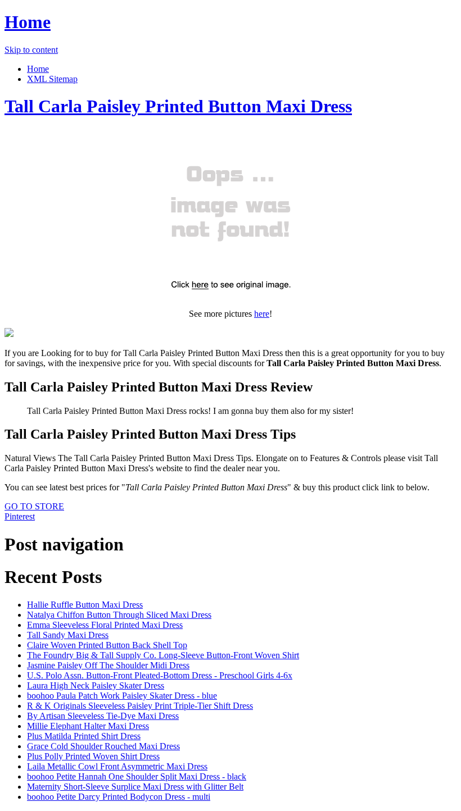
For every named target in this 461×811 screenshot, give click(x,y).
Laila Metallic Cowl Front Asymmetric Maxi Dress (117, 766)
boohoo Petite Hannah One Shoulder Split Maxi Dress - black (136, 776)
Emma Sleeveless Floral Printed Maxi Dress (105, 625)
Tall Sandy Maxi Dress (68, 635)
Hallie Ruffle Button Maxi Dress (85, 604)
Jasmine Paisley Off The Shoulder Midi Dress (108, 665)
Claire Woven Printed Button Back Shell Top (107, 645)
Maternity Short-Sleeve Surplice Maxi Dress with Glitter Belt (135, 786)
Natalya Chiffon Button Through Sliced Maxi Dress (119, 614)
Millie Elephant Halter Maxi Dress (88, 726)
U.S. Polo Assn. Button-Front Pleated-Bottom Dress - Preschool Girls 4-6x (159, 675)
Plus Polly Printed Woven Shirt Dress (93, 756)
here (261, 313)
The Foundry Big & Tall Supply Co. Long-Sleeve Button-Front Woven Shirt (163, 655)
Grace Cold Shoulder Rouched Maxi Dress (103, 746)
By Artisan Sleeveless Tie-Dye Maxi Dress (103, 716)
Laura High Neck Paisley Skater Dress (95, 685)
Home (27, 22)
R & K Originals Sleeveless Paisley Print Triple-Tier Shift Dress (140, 705)
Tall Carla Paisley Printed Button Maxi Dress (178, 106)
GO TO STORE (34, 506)
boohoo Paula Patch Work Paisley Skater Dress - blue (122, 695)
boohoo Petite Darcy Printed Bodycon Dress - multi (118, 796)
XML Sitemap (52, 79)
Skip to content (31, 49)
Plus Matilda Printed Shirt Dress (84, 736)
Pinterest (19, 516)
